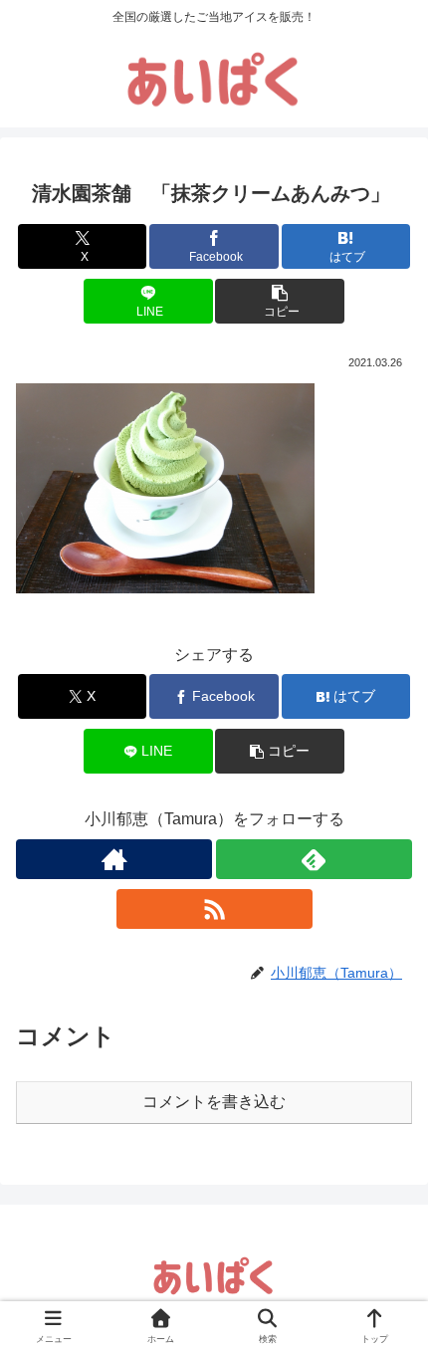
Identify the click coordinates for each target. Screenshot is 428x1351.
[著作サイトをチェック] (114, 859)
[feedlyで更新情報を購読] (314, 859)
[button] (279, 301)
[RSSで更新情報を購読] (214, 909)
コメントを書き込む (214, 1101)
